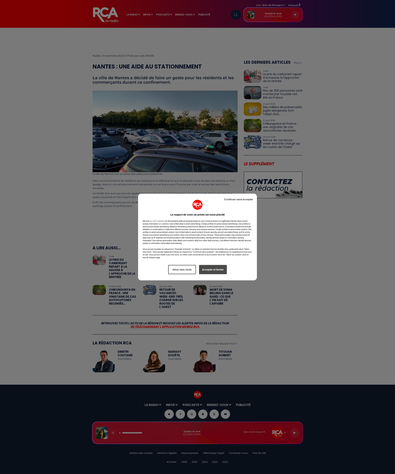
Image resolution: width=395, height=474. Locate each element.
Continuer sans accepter (238, 199)
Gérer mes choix (182, 269)
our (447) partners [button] (157, 221)
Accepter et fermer (213, 269)
